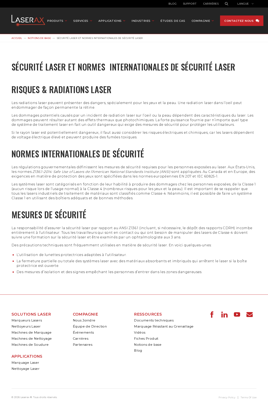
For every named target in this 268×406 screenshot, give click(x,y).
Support (190, 3)
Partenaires (82, 345)
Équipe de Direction (90, 326)
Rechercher (226, 4)
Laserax (29, 21)
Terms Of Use (248, 397)
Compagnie (85, 314)
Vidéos (139, 332)
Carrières (211, 3)
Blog (173, 3)
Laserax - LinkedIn (224, 314)
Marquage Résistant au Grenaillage (163, 326)
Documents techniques (154, 320)
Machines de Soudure (30, 345)
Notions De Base (39, 38)
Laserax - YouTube (237, 314)
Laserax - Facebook (212, 314)
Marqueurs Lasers (27, 320)
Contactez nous (239, 20)
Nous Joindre (84, 320)
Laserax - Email (249, 314)
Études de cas (172, 20)
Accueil (17, 38)
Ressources (148, 314)
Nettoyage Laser (26, 369)
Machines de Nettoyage (32, 338)
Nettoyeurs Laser (26, 326)
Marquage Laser (25, 363)
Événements (83, 332)
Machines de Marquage (32, 332)
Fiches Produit (146, 338)
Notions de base (147, 345)
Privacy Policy (227, 397)
